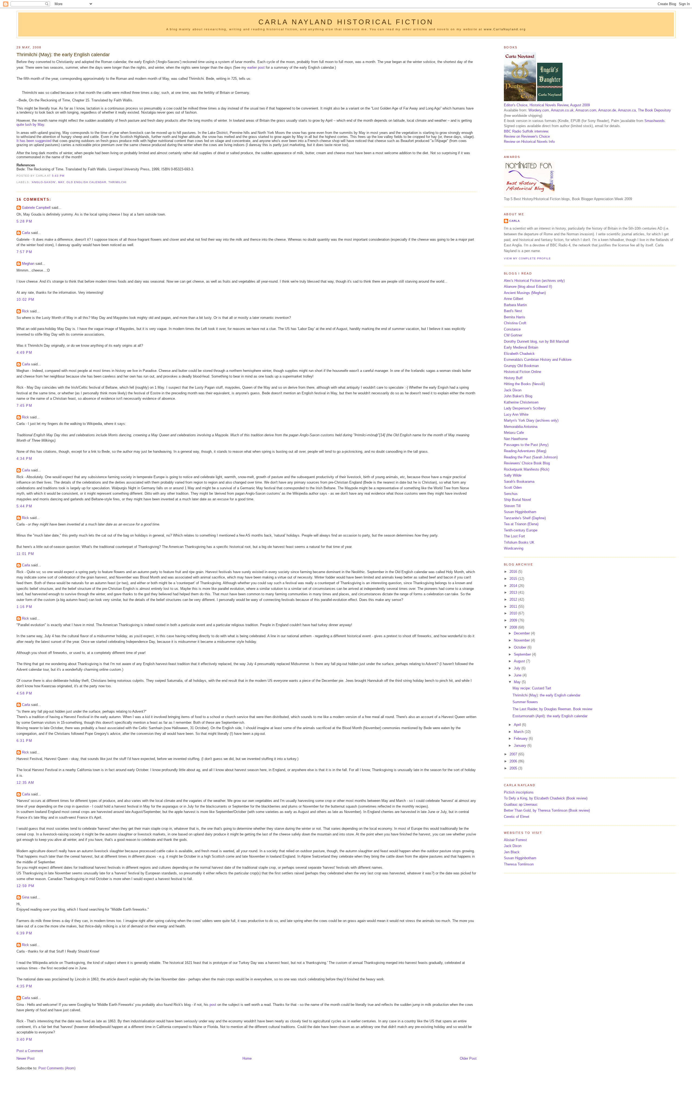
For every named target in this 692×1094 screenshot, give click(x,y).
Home (247, 1058)
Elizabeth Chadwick (519, 354)
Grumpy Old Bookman (521, 366)
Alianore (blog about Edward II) (528, 287)
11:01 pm (25, 554)
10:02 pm (25, 300)
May (61, 182)
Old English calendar (86, 182)
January (520, 745)
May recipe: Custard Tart (532, 688)
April (518, 725)
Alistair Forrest (515, 840)
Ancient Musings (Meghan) (525, 293)
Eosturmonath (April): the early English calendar (550, 716)
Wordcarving (513, 548)
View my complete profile (527, 258)
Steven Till (512, 506)
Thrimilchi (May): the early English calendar (63, 54)
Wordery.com (538, 110)
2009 (514, 620)
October (520, 647)
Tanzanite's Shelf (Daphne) (525, 518)
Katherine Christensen (521, 402)
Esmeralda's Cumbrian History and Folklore (537, 360)
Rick (25, 311)
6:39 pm (24, 933)
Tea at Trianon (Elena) (521, 524)
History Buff (513, 378)
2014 (514, 586)
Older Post (468, 1058)
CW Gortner (513, 335)
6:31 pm (24, 741)
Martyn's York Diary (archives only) (531, 420)
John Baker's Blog (518, 396)
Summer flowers (525, 702)
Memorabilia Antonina (520, 427)
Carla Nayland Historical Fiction (346, 22)
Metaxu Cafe (514, 433)
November (522, 640)
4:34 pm (24, 459)
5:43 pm (58, 175)
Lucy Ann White (516, 414)
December (522, 633)
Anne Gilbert (513, 299)
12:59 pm (25, 886)
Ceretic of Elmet (516, 817)
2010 (514, 613)
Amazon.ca (627, 110)
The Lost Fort (514, 536)
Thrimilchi (117, 182)
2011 (514, 606)
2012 (514, 599)
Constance (512, 329)
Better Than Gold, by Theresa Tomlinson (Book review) (547, 810)
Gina (25, 897)
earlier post (256, 67)
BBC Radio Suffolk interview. (526, 131)
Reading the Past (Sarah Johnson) (531, 457)
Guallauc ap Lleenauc (521, 804)
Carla (26, 233)
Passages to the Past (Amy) (526, 445)
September (523, 654)
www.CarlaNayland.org (505, 29)
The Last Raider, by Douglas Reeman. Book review (552, 709)
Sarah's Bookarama (519, 482)
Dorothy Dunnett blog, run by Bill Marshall (536, 341)
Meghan (28, 264)
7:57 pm (24, 252)
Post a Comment (29, 1051)
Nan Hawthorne (516, 439)
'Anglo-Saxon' (43, 182)
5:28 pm (24, 221)
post (212, 1005)
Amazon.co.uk (562, 110)
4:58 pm (24, 693)
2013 (514, 592)
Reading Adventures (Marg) (525, 451)
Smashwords (654, 121)
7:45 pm (24, 406)
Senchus (511, 494)
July (517, 668)
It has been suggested (33, 141)
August (520, 661)
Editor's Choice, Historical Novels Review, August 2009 (547, 105)
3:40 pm (24, 1039)
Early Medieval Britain (521, 347)
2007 (514, 754)
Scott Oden (513, 487)
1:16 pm (24, 607)
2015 (514, 579)
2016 (514, 572)
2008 (514, 627)
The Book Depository (654, 110)
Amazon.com (585, 110)
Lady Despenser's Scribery (525, 408)
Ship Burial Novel (517, 500)
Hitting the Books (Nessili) (524, 384)
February (521, 738)
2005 (514, 768)
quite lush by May (30, 125)
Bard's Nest (513, 311)
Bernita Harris (514, 317)
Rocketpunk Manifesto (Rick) (526, 469)
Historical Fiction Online (522, 372)
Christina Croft (515, 323)
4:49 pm (24, 353)
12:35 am (25, 783)
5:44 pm (24, 506)
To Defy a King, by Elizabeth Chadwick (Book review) (545, 798)
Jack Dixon (512, 390)
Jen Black (512, 852)
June (518, 675)
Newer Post (25, 1058)
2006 (514, 761)
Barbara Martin (515, 305)
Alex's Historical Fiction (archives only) (534, 281)
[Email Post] (65, 175)
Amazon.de (607, 110)
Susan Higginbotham (520, 512)
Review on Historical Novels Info (529, 142)
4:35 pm (24, 986)
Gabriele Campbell (36, 208)
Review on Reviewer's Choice (527, 136)
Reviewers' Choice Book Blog (527, 463)
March (519, 732)
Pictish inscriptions (519, 792)
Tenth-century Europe (520, 530)
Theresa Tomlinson (519, 864)
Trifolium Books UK (519, 542)
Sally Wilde (512, 475)
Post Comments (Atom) (56, 1068)
